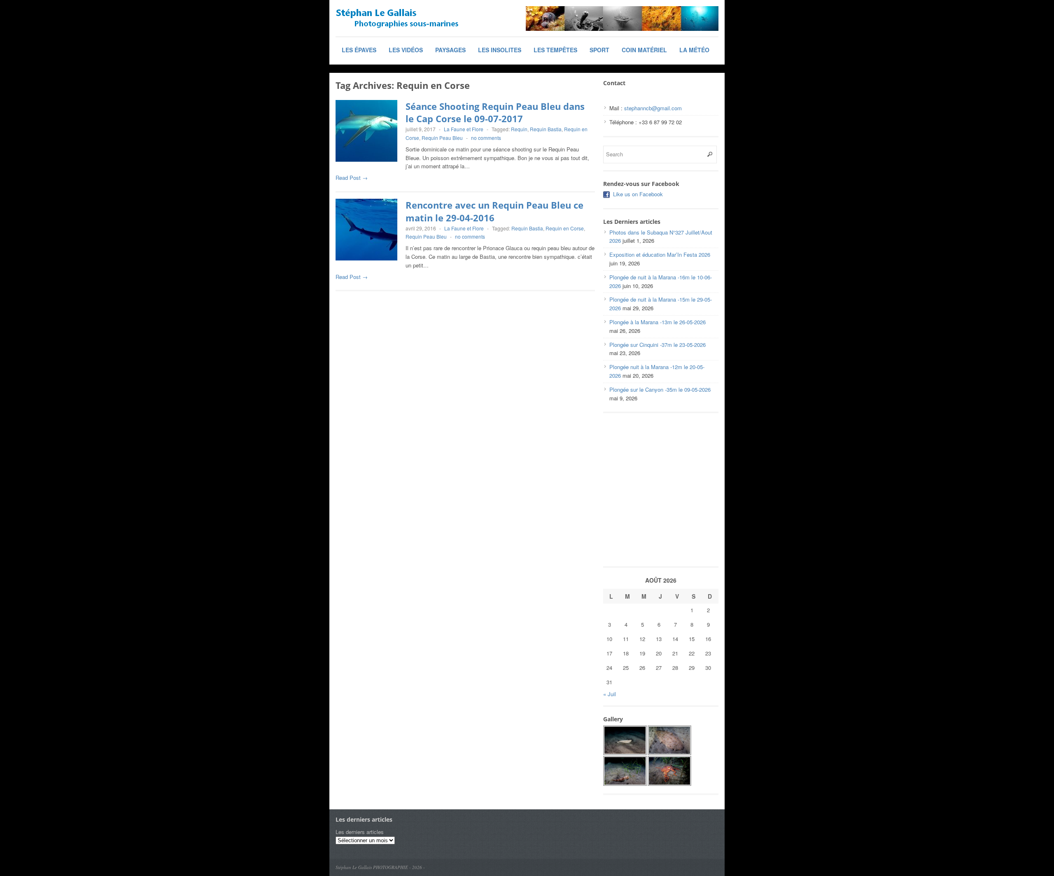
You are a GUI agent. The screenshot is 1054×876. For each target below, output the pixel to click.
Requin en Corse (565, 228)
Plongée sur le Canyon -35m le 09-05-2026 (660, 389)
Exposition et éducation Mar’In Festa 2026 (659, 254)
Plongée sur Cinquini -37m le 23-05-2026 (657, 345)
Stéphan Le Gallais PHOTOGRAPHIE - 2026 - (380, 867)
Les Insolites (499, 50)
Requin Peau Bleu (442, 137)
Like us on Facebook (638, 194)
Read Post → (352, 177)
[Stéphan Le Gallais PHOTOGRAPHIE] (397, 18)
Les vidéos (406, 50)
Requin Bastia (546, 128)
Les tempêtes (555, 50)
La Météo (694, 50)
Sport (599, 50)
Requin (519, 128)
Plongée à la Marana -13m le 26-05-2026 (657, 322)
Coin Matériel (644, 50)
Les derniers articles (360, 832)
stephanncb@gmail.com (653, 108)
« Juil (609, 694)
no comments (486, 137)
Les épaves (359, 50)
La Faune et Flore (463, 128)
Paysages (450, 50)
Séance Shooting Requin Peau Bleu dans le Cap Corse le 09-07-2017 (495, 112)
